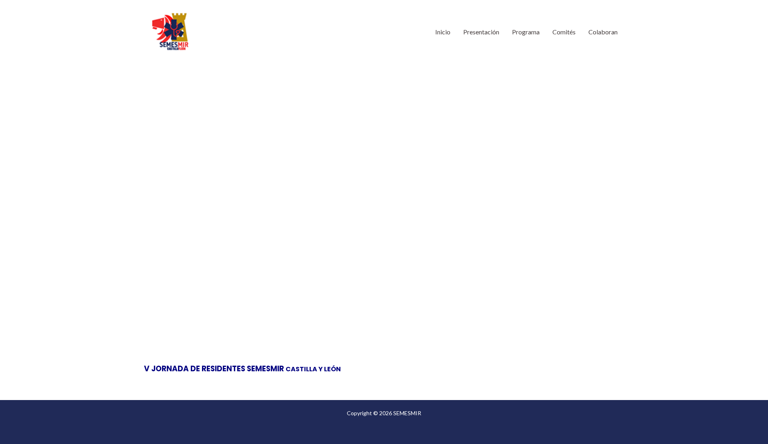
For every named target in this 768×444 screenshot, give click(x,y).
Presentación (481, 32)
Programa (526, 32)
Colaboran (603, 32)
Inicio (442, 32)
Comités (564, 32)
